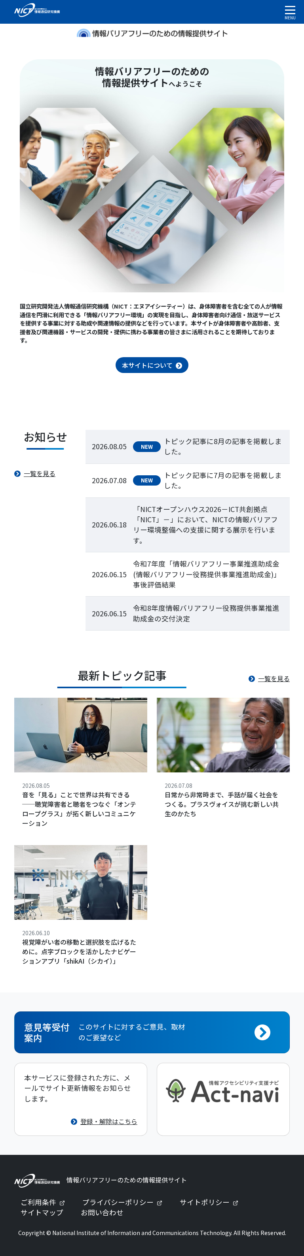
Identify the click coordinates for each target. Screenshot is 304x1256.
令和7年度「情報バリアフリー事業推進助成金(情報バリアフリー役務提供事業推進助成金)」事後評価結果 (207, 574)
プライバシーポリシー (125, 1202)
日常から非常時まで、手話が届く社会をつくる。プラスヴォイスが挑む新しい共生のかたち (222, 804)
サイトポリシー (212, 1202)
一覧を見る (39, 473)
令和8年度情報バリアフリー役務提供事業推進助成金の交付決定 (206, 613)
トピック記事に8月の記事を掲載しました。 (223, 446)
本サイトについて (147, 365)
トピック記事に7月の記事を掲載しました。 (223, 480)
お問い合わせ (102, 1212)
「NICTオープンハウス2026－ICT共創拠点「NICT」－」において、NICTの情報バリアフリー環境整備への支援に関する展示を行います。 (205, 524)
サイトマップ (42, 1212)
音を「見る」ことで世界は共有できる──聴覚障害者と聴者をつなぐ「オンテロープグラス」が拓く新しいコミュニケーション (79, 809)
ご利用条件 (46, 1202)
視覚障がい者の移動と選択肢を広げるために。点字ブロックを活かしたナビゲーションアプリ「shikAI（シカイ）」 (79, 951)
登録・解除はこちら (108, 1121)
